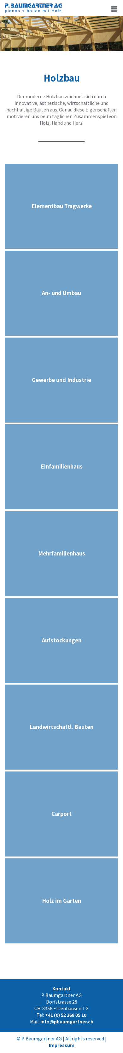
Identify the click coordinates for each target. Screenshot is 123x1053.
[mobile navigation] (114, 8)
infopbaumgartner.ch (66, 1021)
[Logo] (33, 11)
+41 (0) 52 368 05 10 (65, 1015)
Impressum (61, 1045)
